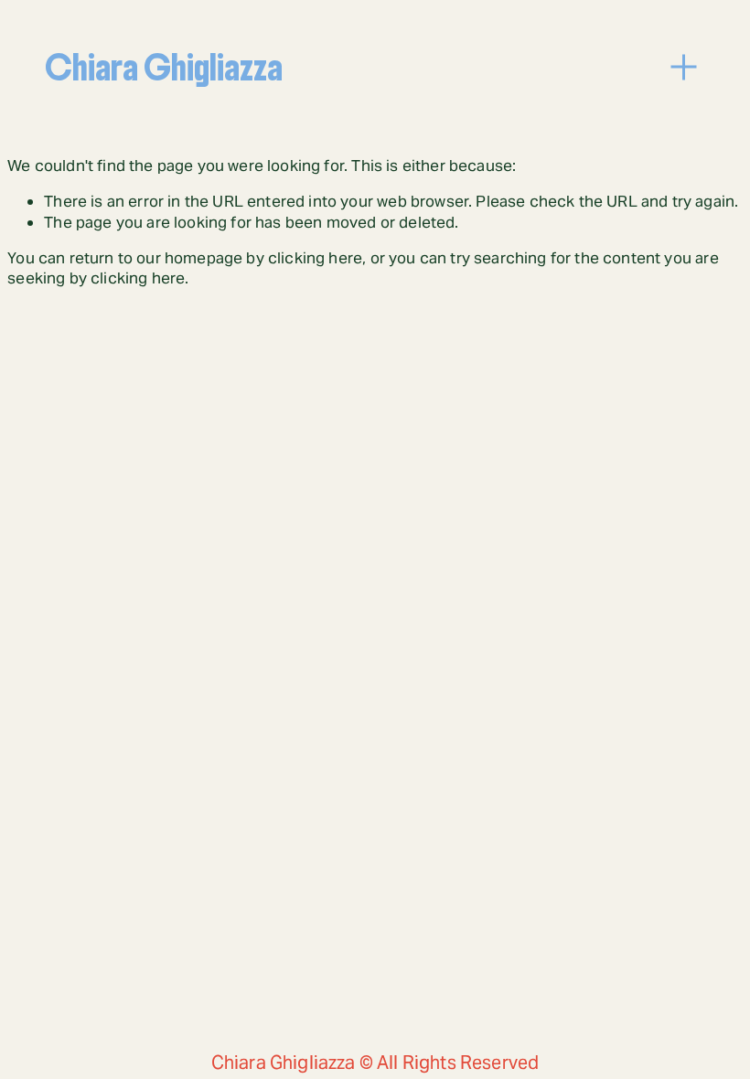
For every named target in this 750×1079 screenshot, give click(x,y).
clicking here (315, 258)
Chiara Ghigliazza (164, 68)
